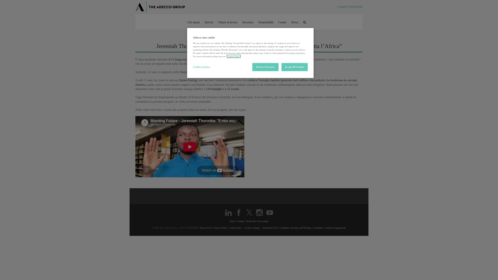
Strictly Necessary (265, 67)
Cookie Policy (233, 56)
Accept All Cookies (294, 67)
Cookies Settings (201, 67)
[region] (250, 53)
